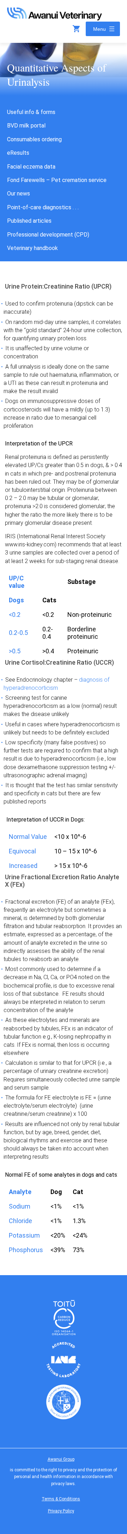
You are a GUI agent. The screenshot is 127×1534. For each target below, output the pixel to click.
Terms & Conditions (61, 1498)
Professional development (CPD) (48, 234)
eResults (18, 152)
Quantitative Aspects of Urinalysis (56, 74)
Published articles (29, 220)
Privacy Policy (61, 1511)
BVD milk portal (26, 125)
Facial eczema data (31, 166)
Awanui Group (61, 1459)
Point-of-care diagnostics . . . (43, 207)
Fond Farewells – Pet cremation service (57, 180)
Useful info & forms (31, 112)
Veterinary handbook (32, 248)
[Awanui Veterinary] (54, 18)
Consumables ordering (34, 139)
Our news (18, 193)
